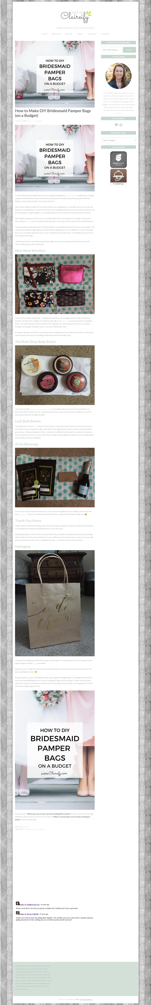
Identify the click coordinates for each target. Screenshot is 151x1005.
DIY (33, 829)
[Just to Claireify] (75, 24)
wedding (41, 829)
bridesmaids (28, 829)
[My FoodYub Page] (118, 167)
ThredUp (65, 321)
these (28, 221)
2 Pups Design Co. (86, 999)
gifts (37, 829)
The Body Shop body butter (40, 409)
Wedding (26, 827)
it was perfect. (70, 195)
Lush (36, 426)
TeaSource (23, 514)
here (118, 113)
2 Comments (38, 121)
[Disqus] (55, 868)
